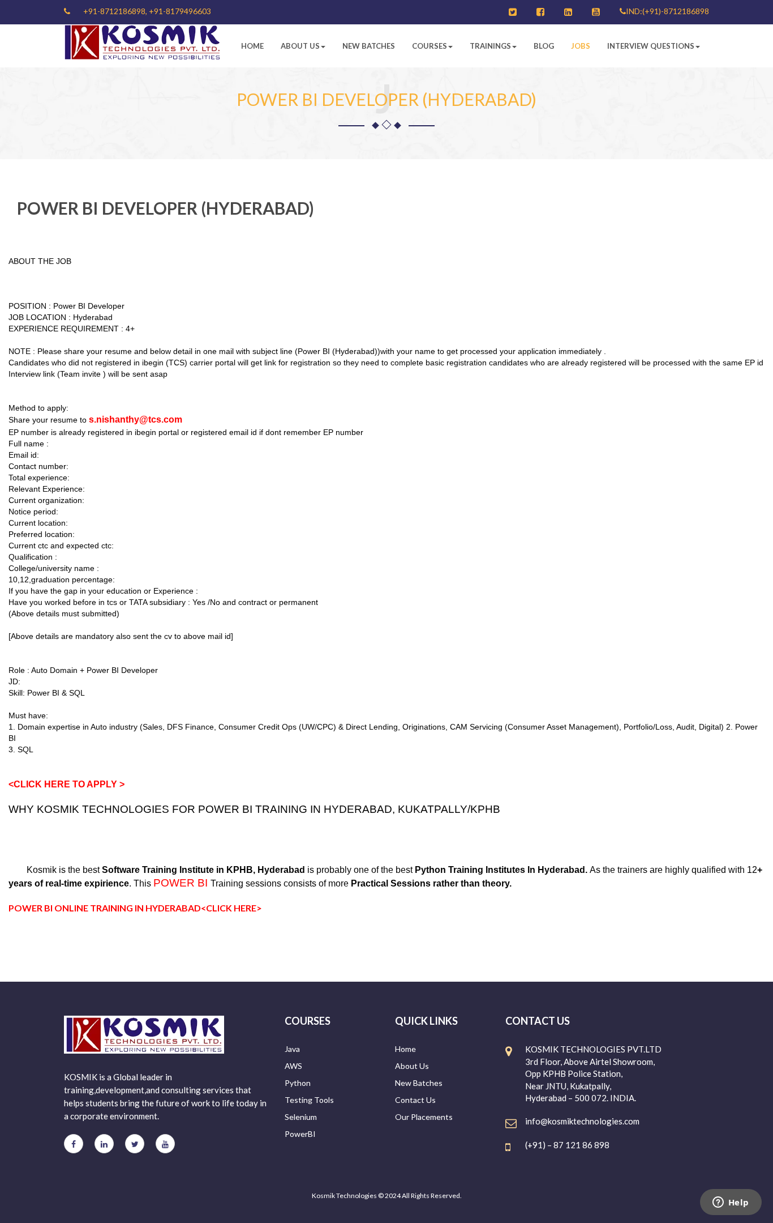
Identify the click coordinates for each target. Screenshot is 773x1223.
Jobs (580, 45)
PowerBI (300, 1134)
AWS (293, 1066)
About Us (300, 45)
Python (298, 1083)
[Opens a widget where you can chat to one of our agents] (730, 1203)
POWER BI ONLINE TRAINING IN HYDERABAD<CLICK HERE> (135, 907)
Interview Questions (650, 45)
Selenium (301, 1117)
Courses (429, 45)
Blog (544, 45)
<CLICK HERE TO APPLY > (66, 784)
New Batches (368, 45)
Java (292, 1049)
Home (252, 45)
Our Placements (424, 1117)
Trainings (490, 45)
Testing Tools (309, 1100)
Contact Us (415, 1100)
